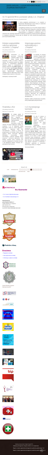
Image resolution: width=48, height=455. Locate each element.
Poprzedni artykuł (14, 169)
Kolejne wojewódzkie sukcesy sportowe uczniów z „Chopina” (11, 45)
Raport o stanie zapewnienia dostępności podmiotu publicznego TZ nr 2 (29, 450)
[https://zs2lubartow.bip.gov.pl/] (8, 375)
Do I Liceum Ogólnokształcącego (10, 194)
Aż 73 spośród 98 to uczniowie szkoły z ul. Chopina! (23, 17)
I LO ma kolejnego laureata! (32, 108)
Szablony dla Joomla (19, 444)
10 (33, 169)
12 (38, 169)
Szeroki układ (40, 2)
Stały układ (38, 2)
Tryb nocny (29, 2)
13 (40, 169)
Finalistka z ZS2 (8, 107)
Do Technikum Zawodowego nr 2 (10, 196)
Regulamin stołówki (7, 253)
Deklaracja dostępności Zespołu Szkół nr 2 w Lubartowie (26, 445)
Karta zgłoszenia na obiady (9, 255)
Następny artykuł (22, 171)
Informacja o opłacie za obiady (10, 257)
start (8, 169)
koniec (28, 171)
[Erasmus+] (6, 418)
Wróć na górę (41, 450)
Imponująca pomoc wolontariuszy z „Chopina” (33, 45)
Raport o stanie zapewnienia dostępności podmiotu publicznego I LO (28, 448)
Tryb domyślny (28, 2)
